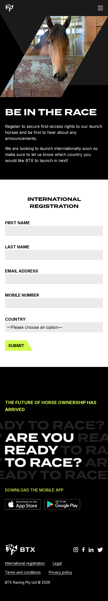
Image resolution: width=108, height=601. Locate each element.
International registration (25, 563)
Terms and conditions (23, 572)
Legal (57, 563)
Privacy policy (60, 572)
